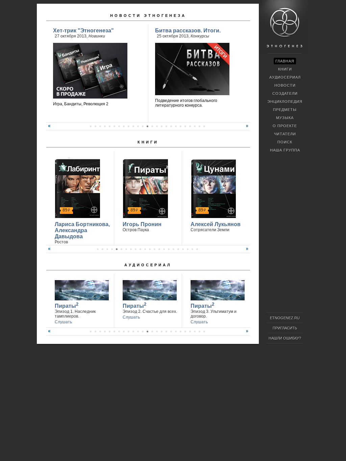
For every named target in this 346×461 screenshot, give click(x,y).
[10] (128, 126)
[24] (195, 126)
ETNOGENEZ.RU (285, 318)
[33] (190, 331)
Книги (148, 142)
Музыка (285, 118)
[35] (199, 331)
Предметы (285, 110)
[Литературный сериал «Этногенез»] (284, 52)
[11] (133, 126)
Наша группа (285, 150)
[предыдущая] (48, 128)
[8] (119, 126)
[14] (147, 126)
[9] (124, 126)
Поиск (284, 142)
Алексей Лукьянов (216, 224)
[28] (166, 331)
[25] (199, 126)
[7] (114, 126)
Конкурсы (200, 36)
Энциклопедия (284, 102)
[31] (180, 331)
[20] (176, 126)
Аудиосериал (148, 265)
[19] (171, 126)
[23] (190, 126)
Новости (285, 85)
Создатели (285, 93)
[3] (95, 126)
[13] (143, 126)
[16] (157, 126)
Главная (284, 61)
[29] (171, 331)
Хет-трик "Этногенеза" (83, 30)
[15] (152, 126)
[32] (185, 331)
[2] (91, 126)
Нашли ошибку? (285, 338)
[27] (161, 331)
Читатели (285, 134)
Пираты (66, 305)
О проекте (285, 126)
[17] (161, 126)
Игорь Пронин (142, 224)
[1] (98, 249)
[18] (166, 126)
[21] (180, 126)
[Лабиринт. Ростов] (76, 187)
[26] (204, 126)
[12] (138, 126)
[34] (195, 331)
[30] (176, 331)
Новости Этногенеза (148, 15)
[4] (100, 126)
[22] (185, 126)
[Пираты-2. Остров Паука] (144, 187)
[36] (204, 331)
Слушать (63, 322)
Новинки (97, 36)
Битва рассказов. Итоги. (188, 30)
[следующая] (248, 128)
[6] (109, 126)
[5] (105, 126)
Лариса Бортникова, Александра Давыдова (82, 230)
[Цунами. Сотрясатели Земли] (212, 187)
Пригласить (285, 328)
